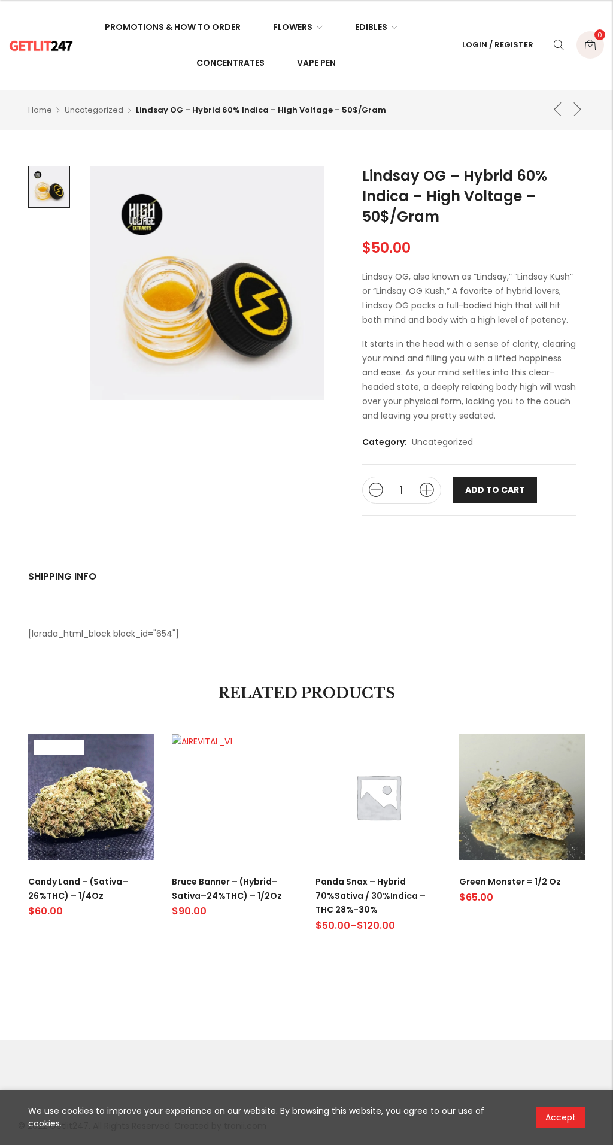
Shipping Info (62, 576)
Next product (577, 109)
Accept (560, 1117)
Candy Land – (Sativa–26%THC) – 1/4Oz (78, 889)
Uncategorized (94, 110)
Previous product (558, 109)
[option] (49, 187)
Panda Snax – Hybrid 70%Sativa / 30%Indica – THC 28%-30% (370, 896)
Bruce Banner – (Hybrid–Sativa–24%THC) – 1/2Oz (227, 889)
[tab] (62, 577)
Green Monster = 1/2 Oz (510, 881)
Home (40, 110)
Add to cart (495, 490)
